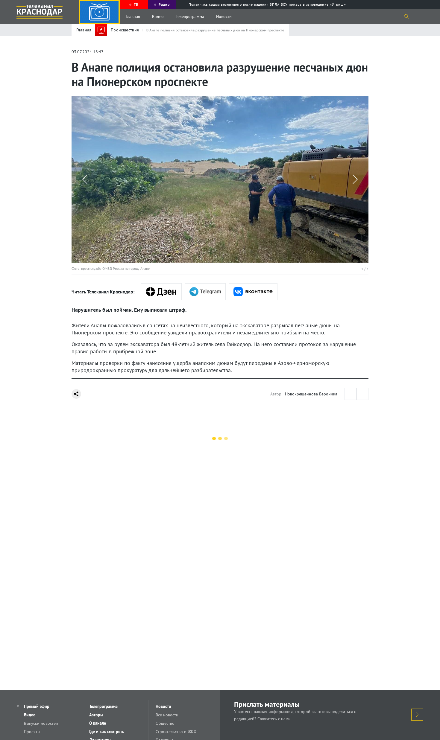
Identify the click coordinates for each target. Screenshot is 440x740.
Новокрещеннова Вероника (311, 394)
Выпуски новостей (41, 723)
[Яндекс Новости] (161, 291)
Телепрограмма (190, 16)
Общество (165, 723)
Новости (224, 16)
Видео (158, 16)
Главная (133, 16)
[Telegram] (205, 291)
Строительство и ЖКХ (176, 731)
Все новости (167, 715)
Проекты (32, 731)
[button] (85, 179)
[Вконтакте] (253, 291)
